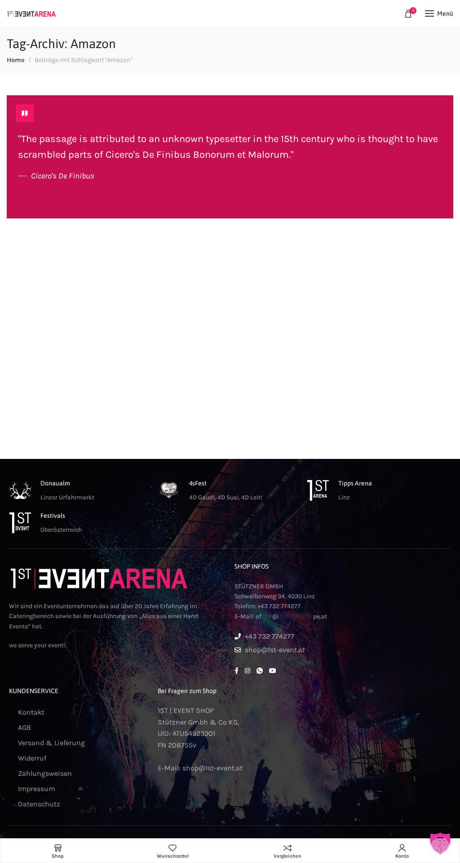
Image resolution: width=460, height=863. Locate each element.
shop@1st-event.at (212, 768)
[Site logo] (31, 13)
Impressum (36, 788)
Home (16, 60)
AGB (24, 727)
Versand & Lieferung (51, 742)
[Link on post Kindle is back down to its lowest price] (230, 156)
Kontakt (31, 712)
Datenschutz (39, 804)
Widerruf (32, 758)
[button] (440, 843)
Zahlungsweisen (45, 773)
